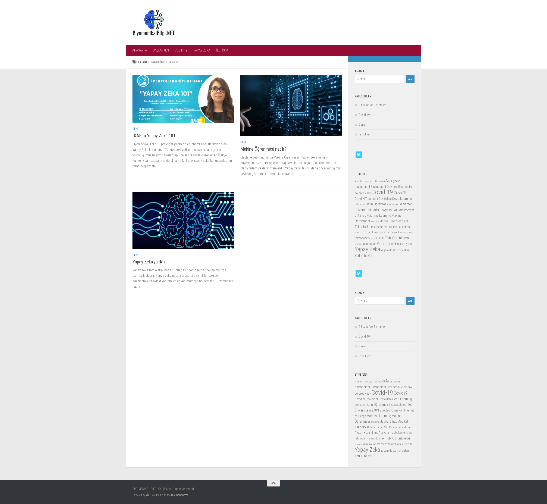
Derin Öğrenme (376, 204)
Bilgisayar (395, 181)
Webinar (396, 244)
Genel (136, 129)
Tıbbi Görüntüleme (397, 238)
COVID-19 (181, 50)
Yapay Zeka (367, 249)
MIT (386, 227)
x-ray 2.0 (407, 244)
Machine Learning (379, 215)
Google (384, 210)
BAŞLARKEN (161, 50)
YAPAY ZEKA (201, 50)
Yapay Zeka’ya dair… (150, 261)
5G (383, 181)
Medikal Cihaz (388, 221)
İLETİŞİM (222, 50)
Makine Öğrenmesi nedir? (263, 149)
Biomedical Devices (384, 186)
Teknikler (364, 134)
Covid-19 (364, 115)
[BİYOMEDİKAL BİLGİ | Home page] (153, 23)
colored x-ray (363, 193)
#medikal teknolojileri (364, 181)
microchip (377, 227)
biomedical (362, 186)
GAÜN (375, 210)
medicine (375, 221)
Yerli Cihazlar (363, 255)
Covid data (385, 199)
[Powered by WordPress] (147, 495)
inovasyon (396, 210)
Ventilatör (383, 243)
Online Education (399, 227)
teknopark (361, 238)
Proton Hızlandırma (366, 232)
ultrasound (369, 244)
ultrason (359, 244)
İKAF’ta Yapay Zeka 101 (154, 135)
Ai (387, 180)
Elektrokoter (392, 204)
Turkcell (371, 238)
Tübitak (380, 238)
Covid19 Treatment (366, 199)
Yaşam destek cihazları (395, 250)
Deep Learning (402, 198)
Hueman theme (179, 495)
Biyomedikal (405, 187)
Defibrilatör (360, 204)
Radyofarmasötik (389, 232)
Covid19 (400, 192)
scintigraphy (406, 232)
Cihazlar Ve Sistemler (372, 105)
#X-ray (378, 181)
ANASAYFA (139, 50)
